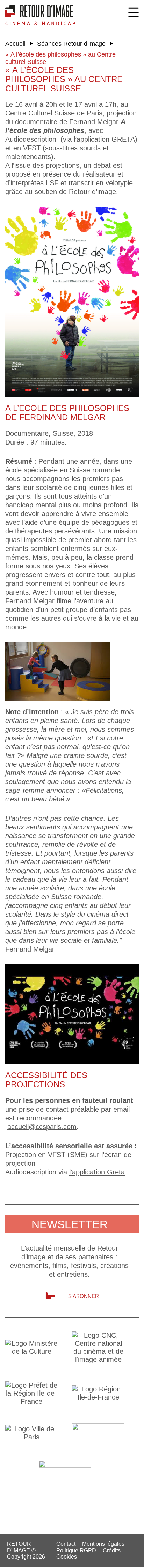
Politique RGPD (76, 1550)
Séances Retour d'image (71, 43)
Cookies (66, 1557)
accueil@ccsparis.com (42, 1127)
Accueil (15, 43)
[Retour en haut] (134, 1557)
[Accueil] (40, 15)
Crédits (112, 1550)
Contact (65, 1544)
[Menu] (133, 12)
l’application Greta (97, 1172)
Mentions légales (103, 1544)
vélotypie (119, 183)
